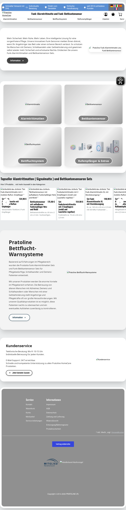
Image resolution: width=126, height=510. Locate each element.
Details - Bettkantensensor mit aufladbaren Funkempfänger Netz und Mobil (42, 197)
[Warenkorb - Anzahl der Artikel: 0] (120, 14)
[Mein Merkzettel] (113, 14)
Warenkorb (30, 408)
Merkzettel (30, 417)
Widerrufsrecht (52, 421)
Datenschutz (51, 413)
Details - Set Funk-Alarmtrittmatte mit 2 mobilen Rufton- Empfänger (14, 196)
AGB (48, 408)
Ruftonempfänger (85, 19)
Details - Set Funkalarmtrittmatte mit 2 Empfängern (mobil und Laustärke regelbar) (70, 197)
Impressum (50, 404)
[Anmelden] (105, 14)
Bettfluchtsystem (60, 19)
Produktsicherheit (53, 429)
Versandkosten (117, 432)
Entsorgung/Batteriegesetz (57, 425)
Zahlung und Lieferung (55, 417)
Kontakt (29, 404)
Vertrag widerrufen (63, 444)
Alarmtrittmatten (10, 19)
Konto (28, 413)
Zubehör (105, 19)
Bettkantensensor (35, 19)
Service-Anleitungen (34, 421)
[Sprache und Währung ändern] (116, 7)
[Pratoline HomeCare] (11, 14)
